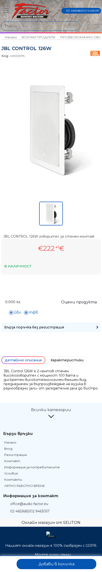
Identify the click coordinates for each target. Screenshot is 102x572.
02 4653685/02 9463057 (83, 10)
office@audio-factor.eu (29, 504)
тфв (33, 312)
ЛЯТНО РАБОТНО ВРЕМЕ (24, 486)
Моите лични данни (53, 554)
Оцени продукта (79, 302)
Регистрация (15, 455)
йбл (17, 312)
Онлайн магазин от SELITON (51, 522)
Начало (11, 37)
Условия (11, 473)
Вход (8, 448)
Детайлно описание (23, 360)
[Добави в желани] (9, 564)
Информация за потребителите (32, 467)
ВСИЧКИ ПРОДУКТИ (38, 37)
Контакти (13, 479)
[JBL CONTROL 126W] (51, 178)
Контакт (12, 461)
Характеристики (67, 360)
